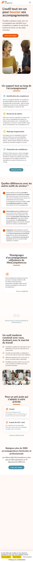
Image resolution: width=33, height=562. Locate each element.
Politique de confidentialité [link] (17, 559)
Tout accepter (6, 557)
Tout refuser (17, 557)
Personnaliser (27, 557)
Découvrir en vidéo (16, 170)
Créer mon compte (10, 35)
